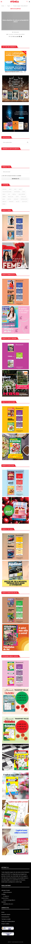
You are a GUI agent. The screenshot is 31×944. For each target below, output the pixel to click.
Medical (14, 194)
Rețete (23, 191)
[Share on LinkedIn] (15, 36)
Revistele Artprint (5, 914)
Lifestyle (9, 199)
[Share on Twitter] (11, 36)
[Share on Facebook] (9, 36)
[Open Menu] (1, 1)
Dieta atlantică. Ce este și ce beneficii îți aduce (15, 20)
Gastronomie (17, 191)
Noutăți (17, 201)
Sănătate (4, 201)
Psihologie (23, 196)
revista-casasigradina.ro (9, 900)
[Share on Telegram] (19, 36)
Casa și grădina (21, 194)
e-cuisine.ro (6, 896)
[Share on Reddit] (17, 36)
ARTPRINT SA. (17, 880)
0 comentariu (10, 34)
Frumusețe (11, 201)
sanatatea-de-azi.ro (8, 904)
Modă (3, 199)
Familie (3, 194)
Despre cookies (5, 923)
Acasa (2, 5)
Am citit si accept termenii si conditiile (12, 175)
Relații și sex (10, 196)
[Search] (27, 1)
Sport (10, 189)
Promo (3, 204)
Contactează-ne (5, 916)
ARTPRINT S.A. (9, 874)
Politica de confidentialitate (8, 921)
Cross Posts (24, 201)
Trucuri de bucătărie (6, 191)
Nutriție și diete (24, 199)
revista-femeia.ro (7, 892)
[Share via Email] (21, 36)
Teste (15, 189)
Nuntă (20, 189)
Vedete (17, 196)
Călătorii (4, 189)
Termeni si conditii (5, 919)
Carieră (4, 196)
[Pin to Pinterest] (13, 36)
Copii (9, 194)
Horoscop (16, 199)
